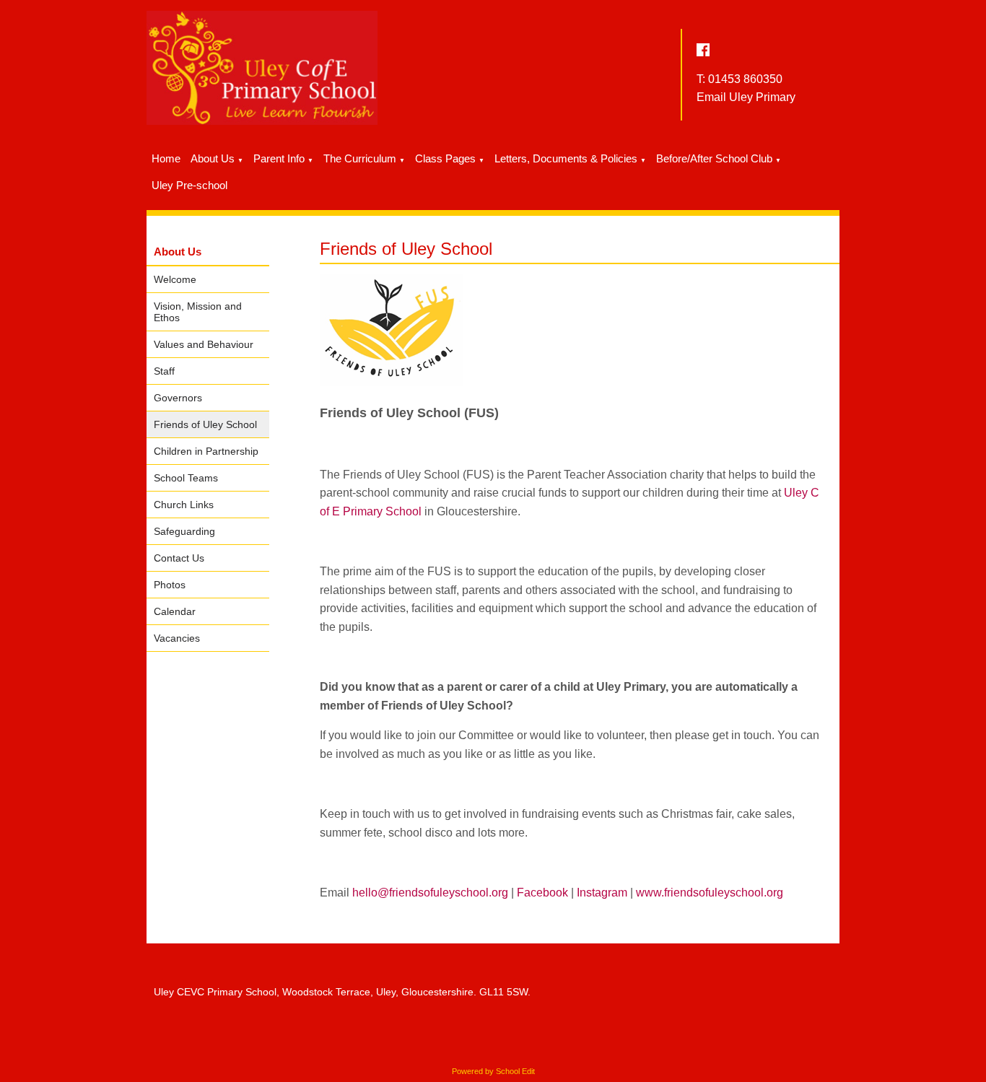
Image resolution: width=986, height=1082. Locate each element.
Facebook (542, 892)
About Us (213, 158)
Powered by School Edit (493, 1071)
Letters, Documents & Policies (565, 158)
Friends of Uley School (205, 424)
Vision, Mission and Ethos (198, 311)
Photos (170, 584)
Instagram (602, 892)
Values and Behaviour (203, 344)
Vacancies (177, 638)
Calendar (175, 611)
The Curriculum (359, 158)
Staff (164, 371)
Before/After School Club (714, 158)
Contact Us (179, 558)
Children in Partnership (206, 451)
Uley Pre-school (189, 185)
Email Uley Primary (746, 97)
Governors (178, 397)
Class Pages (445, 158)
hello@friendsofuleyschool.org (430, 892)
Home (166, 158)
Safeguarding (184, 531)
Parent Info (279, 158)
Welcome (175, 279)
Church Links (184, 504)
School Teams (186, 478)
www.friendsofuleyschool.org (709, 892)
